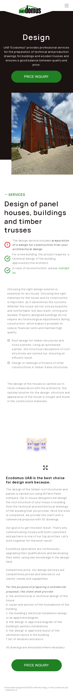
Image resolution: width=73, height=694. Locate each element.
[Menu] (67, 6)
